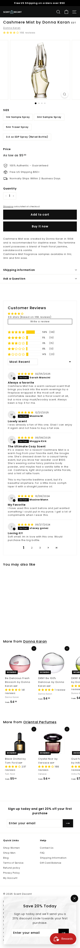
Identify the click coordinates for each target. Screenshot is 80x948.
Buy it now (40, 226)
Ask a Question (14, 278)
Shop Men (9, 852)
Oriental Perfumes (40, 722)
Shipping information (19, 270)
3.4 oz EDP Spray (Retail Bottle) (27, 137)
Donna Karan (11, 28)
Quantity (9, 188)
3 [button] (40, 547)
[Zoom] (64, 94)
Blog (6, 857)
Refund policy (11, 867)
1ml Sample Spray (18, 117)
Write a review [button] (39, 321)
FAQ (42, 852)
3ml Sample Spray (49, 117)
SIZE (6, 110)
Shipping (8, 206)
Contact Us (47, 847)
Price (7, 149)
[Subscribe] (63, 933)
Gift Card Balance (50, 862)
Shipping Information (53, 857)
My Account (10, 878)
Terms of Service (13, 862)
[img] (26, 374)
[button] (11, 32)
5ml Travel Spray (17, 127)
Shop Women (11, 847)
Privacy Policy (11, 872)
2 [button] (32, 547)
